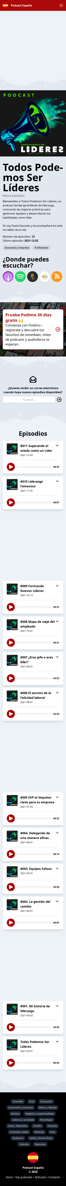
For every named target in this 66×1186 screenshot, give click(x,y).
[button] (61, 5)
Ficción (37, 1125)
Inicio (9, 1177)
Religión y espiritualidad (39, 1113)
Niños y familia (47, 1107)
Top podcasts (23, 1177)
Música (15, 1113)
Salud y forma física (40, 1138)
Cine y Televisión (17, 1125)
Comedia (18, 1101)
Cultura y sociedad (23, 1119)
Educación (46, 1101)
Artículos (40, 1177)
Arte (31, 1101)
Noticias (39, 1132)
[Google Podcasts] (45, 276)
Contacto (54, 1177)
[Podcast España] (33, 1157)
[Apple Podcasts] (8, 276)
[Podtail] (32, 276)
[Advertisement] (33, 44)
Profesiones (41, 247)
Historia (52, 1125)
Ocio (52, 1132)
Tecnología (46, 1119)
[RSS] (57, 276)
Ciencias (24, 1144)
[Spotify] (20, 276)
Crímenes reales (19, 1132)
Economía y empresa (17, 247)
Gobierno (18, 1138)
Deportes (40, 1144)
